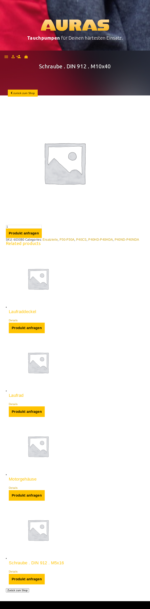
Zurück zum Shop (17, 590)
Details (13, 320)
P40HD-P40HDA (100, 239)
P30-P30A (67, 239)
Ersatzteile (50, 239)
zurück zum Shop (23, 93)
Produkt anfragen (24, 233)
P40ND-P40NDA (127, 239)
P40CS (81, 239)
